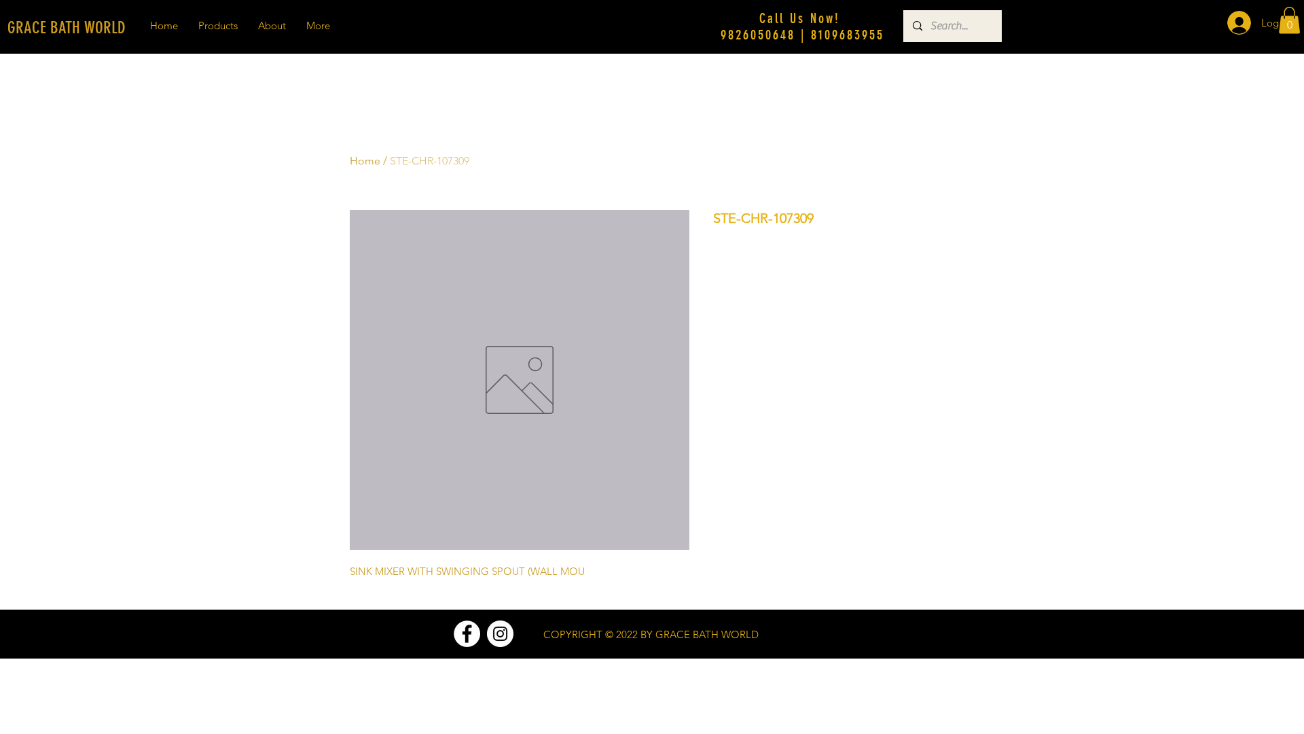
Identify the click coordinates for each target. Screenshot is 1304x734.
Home (365, 160)
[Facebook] (467, 634)
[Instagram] (500, 634)
